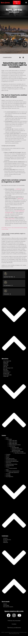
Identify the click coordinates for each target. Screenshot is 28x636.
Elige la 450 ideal (13, 442)
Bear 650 (5, 369)
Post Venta (8, 462)
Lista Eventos (12, 446)
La (18, 189)
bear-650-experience (14, 472)
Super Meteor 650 (7, 374)
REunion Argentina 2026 (17, 451)
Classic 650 (5, 376)
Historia (5, 604)
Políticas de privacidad (14, 620)
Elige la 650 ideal (13, 443)
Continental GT (6, 372)
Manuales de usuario (8, 606)
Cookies (14, 624)
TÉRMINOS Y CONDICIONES (12, 471)
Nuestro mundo (5, 601)
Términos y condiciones (20, 453)
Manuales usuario (10, 458)
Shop (7, 469)
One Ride (8, 475)
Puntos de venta (10, 465)
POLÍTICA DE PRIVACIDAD (12, 461)
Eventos (4, 435)
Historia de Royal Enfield (15, 444)
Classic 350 (5, 365)
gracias (7, 455)
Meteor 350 (5, 362)
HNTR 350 (5, 363)
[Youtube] (19, 615)
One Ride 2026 (15, 447)
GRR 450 (5, 366)
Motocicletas (5, 358)
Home (7, 457)
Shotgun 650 (6, 373)
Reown (7, 466)
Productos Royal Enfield (11, 464)
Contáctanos (5, 536)
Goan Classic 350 (7, 361)
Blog (7, 437)
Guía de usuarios (13, 468)
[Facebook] (8, 615)
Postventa (5, 542)
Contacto (8, 454)
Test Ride (8, 473)
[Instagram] (14, 615)
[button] (26, 2)
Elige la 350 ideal (13, 440)
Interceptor (5, 370)
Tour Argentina (9, 476)
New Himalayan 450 (8, 368)
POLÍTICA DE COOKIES (11, 460)
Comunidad (9, 439)
